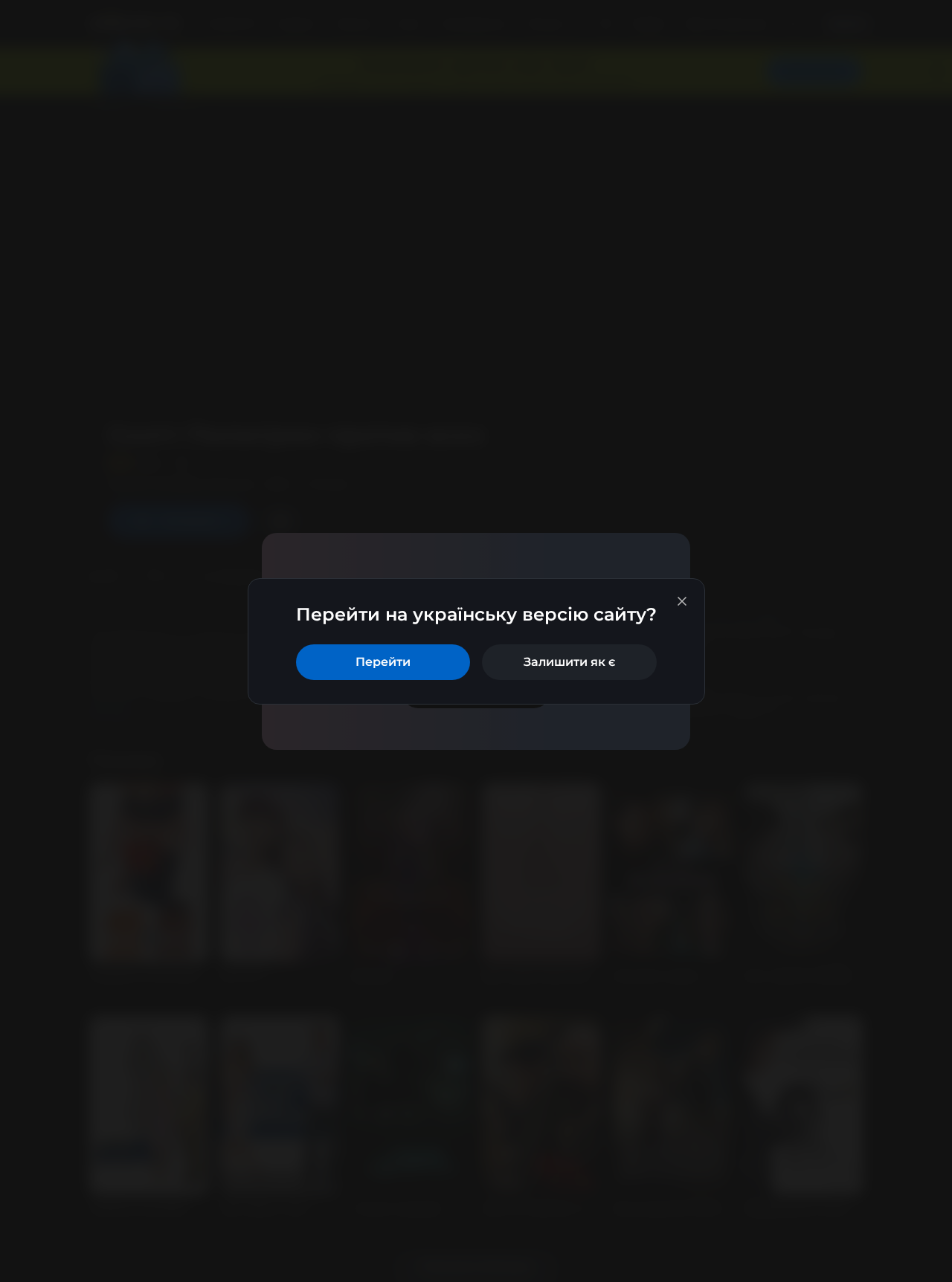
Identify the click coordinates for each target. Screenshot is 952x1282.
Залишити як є (569, 662)
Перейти (383, 662)
